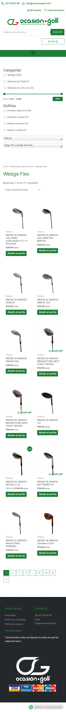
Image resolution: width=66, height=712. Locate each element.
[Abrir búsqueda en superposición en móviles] (33, 32)
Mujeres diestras (18, 123)
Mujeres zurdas (16, 130)
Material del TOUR (18, 81)
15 (53, 572)
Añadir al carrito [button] (16, 253)
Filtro (58, 99)
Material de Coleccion (20, 88)
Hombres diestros (19, 110)
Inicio (5, 166)
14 (46, 572)
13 (39, 572)
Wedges (14, 75)
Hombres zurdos (18, 117)
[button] (33, 52)
